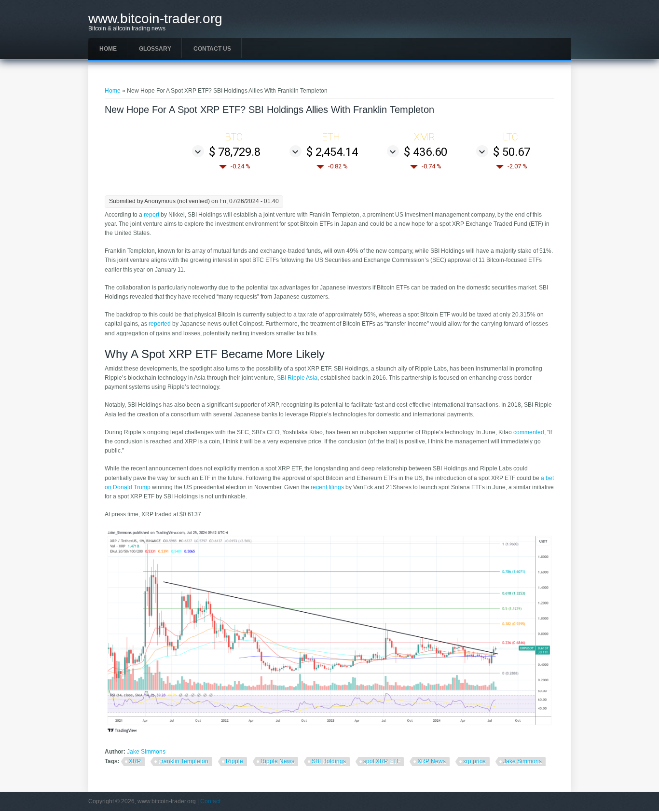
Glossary (155, 48)
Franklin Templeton (183, 761)
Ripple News (277, 761)
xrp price (474, 761)
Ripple (234, 761)
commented (528, 432)
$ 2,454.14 (332, 152)
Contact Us (212, 48)
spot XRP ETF (381, 761)
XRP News (431, 761)
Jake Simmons (146, 751)
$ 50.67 (511, 152)
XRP (135, 761)
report (151, 214)
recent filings (327, 487)
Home (108, 48)
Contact (210, 801)
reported (160, 323)
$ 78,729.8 (235, 152)
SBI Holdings (329, 761)
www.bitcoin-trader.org (155, 19)
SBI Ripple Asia (297, 377)
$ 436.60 (425, 152)
